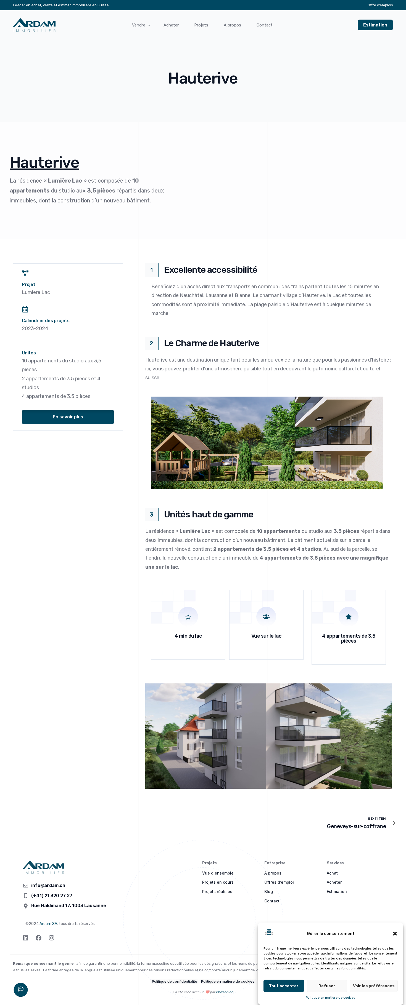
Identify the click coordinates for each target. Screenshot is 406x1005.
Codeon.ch (225, 992)
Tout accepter (284, 985)
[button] (395, 933)
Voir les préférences (374, 985)
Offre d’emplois (380, 5)
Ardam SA (48, 923)
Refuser (326, 985)
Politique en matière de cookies (330, 997)
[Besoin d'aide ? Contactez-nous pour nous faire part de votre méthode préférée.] (21, 990)
